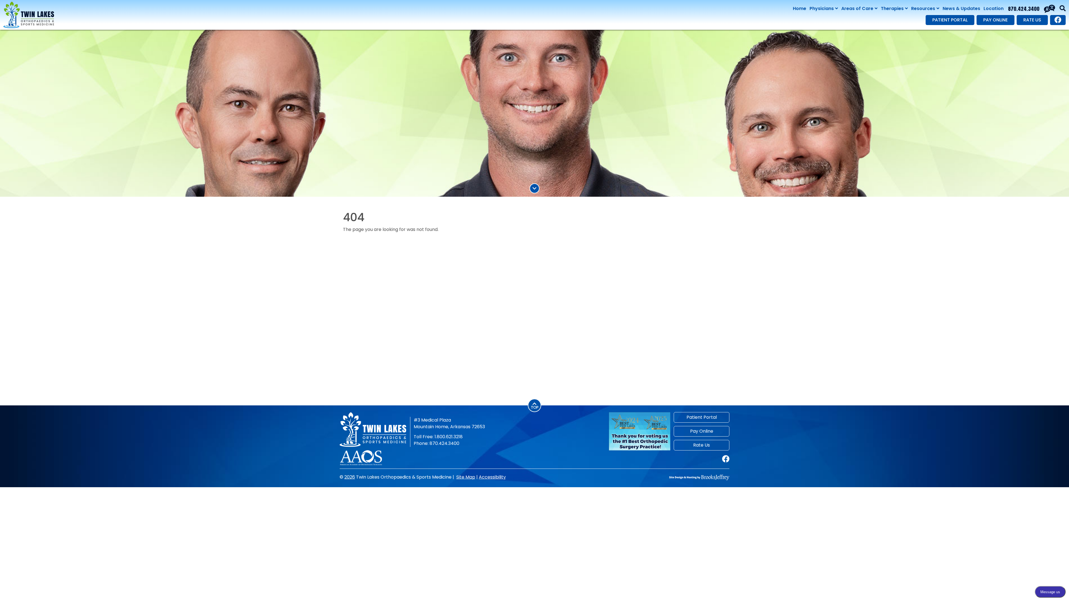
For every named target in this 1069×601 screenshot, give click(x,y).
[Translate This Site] (1049, 9)
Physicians (822, 8)
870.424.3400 (1023, 9)
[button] (1063, 8)
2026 (349, 477)
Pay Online (995, 20)
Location (994, 8)
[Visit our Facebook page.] (1058, 20)
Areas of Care (857, 8)
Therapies (892, 8)
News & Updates (961, 8)
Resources (923, 8)
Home (799, 8)
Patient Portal (950, 20)
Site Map (465, 477)
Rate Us (1032, 20)
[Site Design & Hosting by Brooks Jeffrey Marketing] (699, 477)
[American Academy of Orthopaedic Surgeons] (361, 457)
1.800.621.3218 (449, 436)
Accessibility (492, 477)
